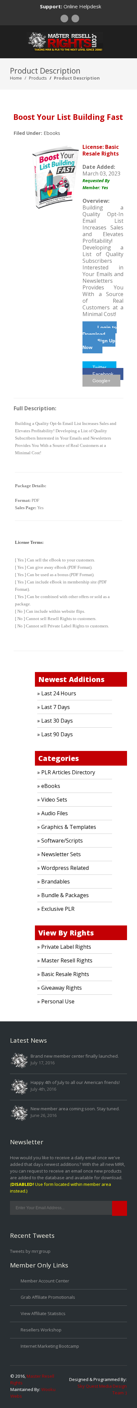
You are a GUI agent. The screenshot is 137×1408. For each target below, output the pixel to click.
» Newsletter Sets (59, 854)
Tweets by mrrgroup (30, 1251)
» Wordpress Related (63, 868)
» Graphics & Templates (66, 827)
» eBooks (48, 786)
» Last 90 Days (55, 734)
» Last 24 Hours (56, 693)
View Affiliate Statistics (43, 1313)
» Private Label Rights (64, 946)
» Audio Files (52, 813)
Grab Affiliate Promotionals (48, 1297)
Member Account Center (45, 1281)
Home (16, 78)
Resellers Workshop (41, 1330)
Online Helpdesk (82, 6)
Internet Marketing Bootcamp (50, 1346)
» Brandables (53, 881)
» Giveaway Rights (59, 987)
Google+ (101, 380)
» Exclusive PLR (55, 908)
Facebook (102, 374)
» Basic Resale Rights (63, 974)
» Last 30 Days (55, 720)
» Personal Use (55, 1001)
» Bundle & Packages (63, 895)
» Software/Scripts (60, 840)
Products (38, 78)
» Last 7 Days (53, 707)
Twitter (99, 367)
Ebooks (52, 133)
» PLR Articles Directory (66, 772)
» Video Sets (52, 799)
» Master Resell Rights (64, 960)
